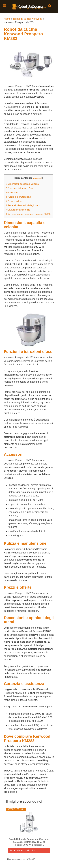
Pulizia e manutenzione (18, 196)
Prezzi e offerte (14, 201)
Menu (5, 5)
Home (7, 19)
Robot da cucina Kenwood (27, 19)
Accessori (11, 192)
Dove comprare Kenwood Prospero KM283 (28, 214)
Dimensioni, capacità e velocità (22, 184)
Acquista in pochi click (24, 850)
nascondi (37, 178)
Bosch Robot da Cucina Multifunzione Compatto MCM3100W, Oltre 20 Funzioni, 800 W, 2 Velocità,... (29, 842)
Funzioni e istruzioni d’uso (19, 188)
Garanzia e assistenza (18, 209)
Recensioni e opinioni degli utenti (23, 205)
